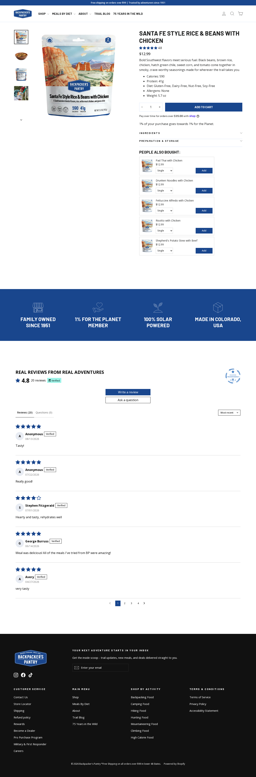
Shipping (19, 710)
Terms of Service (200, 697)
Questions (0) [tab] (44, 412)
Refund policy (22, 717)
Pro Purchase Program (28, 737)
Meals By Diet (62, 13)
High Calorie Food (142, 737)
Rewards (19, 724)
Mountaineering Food (144, 724)
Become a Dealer (24, 730)
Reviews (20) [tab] (25, 412)
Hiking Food (138, 710)
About (83, 13)
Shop (42, 13)
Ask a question (128, 400)
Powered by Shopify (174, 763)
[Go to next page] (145, 603)
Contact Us (21, 697)
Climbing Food (140, 730)
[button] (148, 48)
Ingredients (149, 133)
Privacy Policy (197, 704)
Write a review (128, 392)
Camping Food (140, 704)
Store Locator (22, 704)
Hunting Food (139, 717)
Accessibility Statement (203, 710)
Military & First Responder (30, 744)
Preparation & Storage (159, 140)
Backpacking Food (142, 697)
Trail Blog (102, 13)
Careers (18, 751)
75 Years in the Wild (128, 13)
